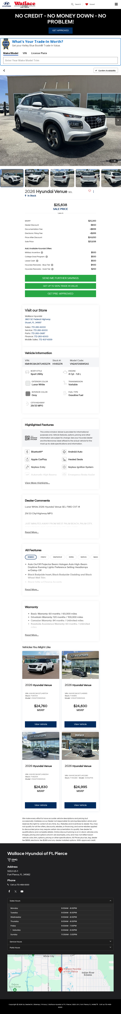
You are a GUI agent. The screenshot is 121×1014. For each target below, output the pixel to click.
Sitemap (37, 1004)
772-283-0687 (38, 333)
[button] (54, 4)
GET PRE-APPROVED (60, 293)
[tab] (31, 557)
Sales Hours (15, 901)
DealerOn (28, 1004)
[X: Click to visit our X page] (16, 891)
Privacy (44, 1004)
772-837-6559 (45, 339)
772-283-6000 (38, 327)
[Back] (4, 70)
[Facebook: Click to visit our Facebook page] (10, 891)
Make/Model (10, 53)
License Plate (39, 53)
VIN (25, 53)
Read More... (32, 532)
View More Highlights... (37, 482)
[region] (60, 244)
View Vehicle (41, 724)
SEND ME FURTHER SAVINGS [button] (60, 278)
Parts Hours (15, 948)
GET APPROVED (60, 30)
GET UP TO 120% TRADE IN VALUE (60, 286)
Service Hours (16, 942)
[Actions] (93, 191)
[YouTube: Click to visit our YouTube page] (22, 891)
